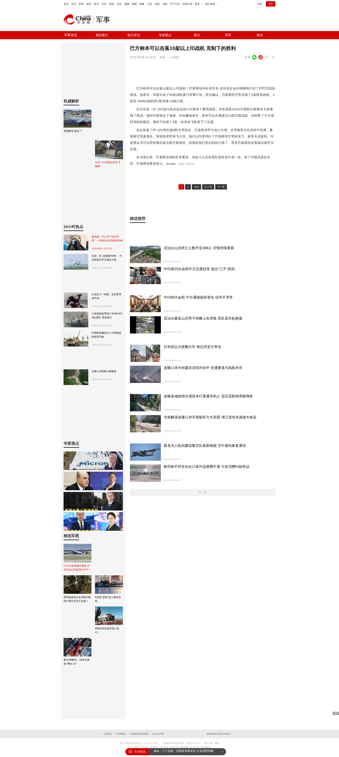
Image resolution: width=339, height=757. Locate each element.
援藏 (126, 3)
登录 (271, 4)
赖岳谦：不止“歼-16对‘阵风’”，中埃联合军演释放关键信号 (107, 238)
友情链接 (195, 747)
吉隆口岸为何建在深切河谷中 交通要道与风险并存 (203, 368)
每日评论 (133, 35)
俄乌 (197, 35)
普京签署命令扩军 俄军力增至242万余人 (179, 751)
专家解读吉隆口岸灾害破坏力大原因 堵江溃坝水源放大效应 (210, 417)
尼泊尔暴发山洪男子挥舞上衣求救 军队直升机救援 (203, 318)
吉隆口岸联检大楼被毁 (104, 371)
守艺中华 (175, 3)
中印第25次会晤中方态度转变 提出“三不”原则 (199, 269)
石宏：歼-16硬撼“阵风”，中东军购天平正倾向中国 (107, 257)
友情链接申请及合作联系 (219, 734)
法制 (164, 3)
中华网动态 (206, 747)
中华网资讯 (120, 734)
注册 (259, 4)
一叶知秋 (173, 57)
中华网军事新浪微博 (138, 734)
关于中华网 (133, 747)
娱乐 (96, 3)
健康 (141, 3)
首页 (66, 3)
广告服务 (144, 747)
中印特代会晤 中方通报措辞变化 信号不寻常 (198, 297)
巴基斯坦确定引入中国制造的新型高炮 (106, 334)
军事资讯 (70, 35)
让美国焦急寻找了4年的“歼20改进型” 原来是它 (107, 315)
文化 (119, 3)
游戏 (111, 3)
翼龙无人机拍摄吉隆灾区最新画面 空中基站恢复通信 (205, 445)
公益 (149, 3)
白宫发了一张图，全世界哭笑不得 (106, 296)
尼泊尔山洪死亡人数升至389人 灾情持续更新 (199, 248)
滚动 (260, 35)
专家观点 (165, 35)
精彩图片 (102, 35)
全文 (196, 186)
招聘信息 (164, 747)
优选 (157, 3)
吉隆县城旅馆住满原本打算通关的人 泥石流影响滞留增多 (208, 396)
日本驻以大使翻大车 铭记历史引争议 (192, 347)
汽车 (104, 3)
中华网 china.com (79, 20)
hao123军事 (158, 734)
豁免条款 (184, 747)
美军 (228, 35)
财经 (88, 3)
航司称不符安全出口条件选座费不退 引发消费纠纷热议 (206, 466)
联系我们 (154, 747)
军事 (81, 3)
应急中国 (187, 3)
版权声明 (174, 747)
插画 (134, 3)
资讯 (73, 3)
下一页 (221, 186)
